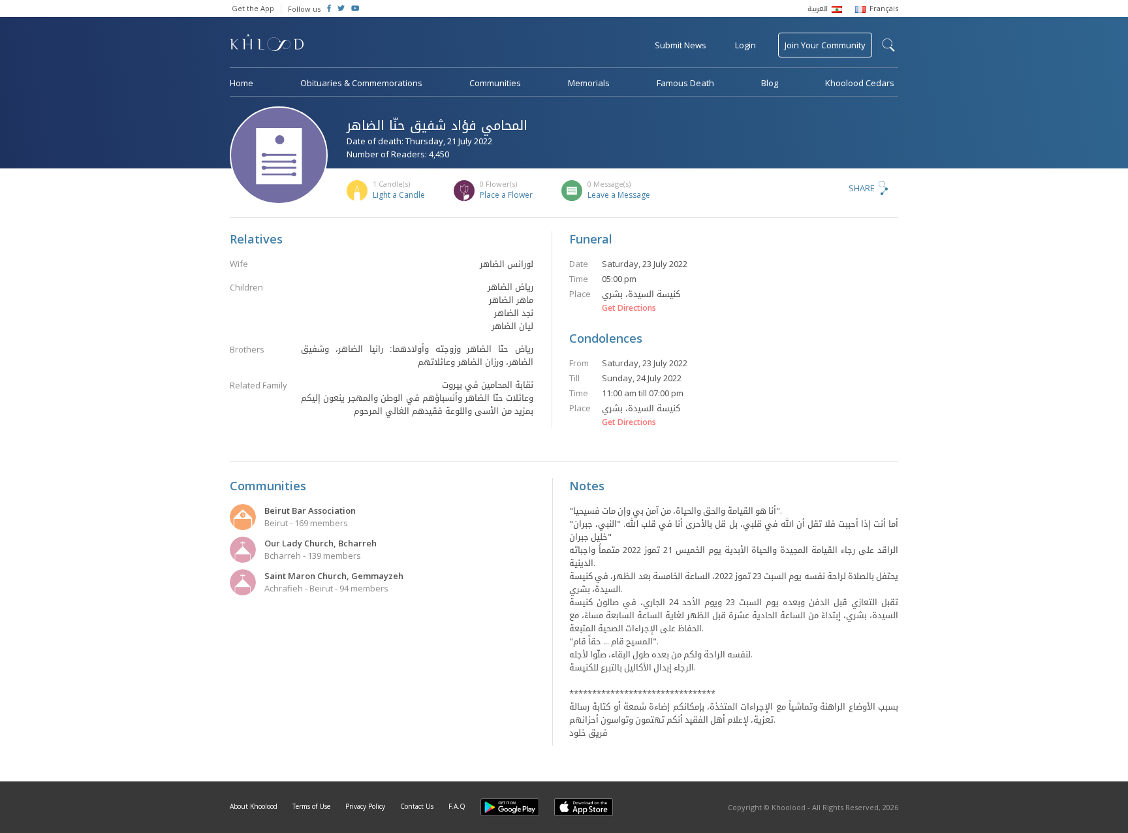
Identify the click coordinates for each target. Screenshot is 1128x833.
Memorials (589, 83)
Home (241, 83)
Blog (769, 83)
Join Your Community (825, 45)
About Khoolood (253, 806)
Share (862, 188)
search (888, 45)
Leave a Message (619, 194)
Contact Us (416, 806)
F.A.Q (456, 806)
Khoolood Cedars (859, 83)
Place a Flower (506, 194)
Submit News (680, 45)
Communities (495, 83)
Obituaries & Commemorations (361, 83)
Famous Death (685, 83)
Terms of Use (311, 806)
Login (745, 45)
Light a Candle (399, 194)
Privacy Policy (365, 806)
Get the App (253, 8)
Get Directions (629, 308)
